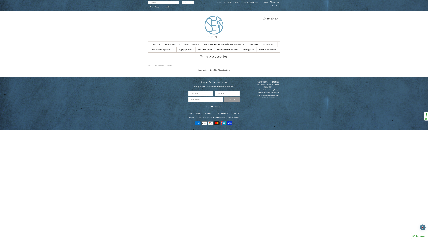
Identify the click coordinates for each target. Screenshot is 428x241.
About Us (208, 113)
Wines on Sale (253, 44)
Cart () (275, 2)
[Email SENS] (276, 18)
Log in (265, 2)
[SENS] (214, 27)
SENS (196, 117)
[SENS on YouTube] (268, 18)
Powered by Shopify (232, 117)
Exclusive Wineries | (162, 50)
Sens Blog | (248, 50)
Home (219, 2)
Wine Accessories (214, 56)
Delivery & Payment (231, 2)
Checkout (275, 5)
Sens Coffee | (205, 50)
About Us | (171, 44)
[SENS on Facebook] (264, 18)
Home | (156, 44)
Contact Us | (267, 50)
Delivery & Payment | (227, 50)
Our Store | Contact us (251, 2)
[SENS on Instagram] (272, 18)
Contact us (236, 113)
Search (198, 113)
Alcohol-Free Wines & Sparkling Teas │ (222, 44)
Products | (190, 44)
